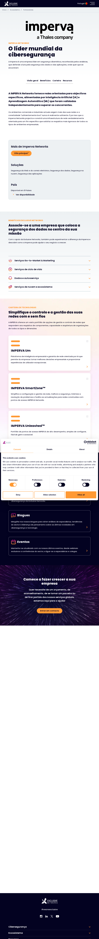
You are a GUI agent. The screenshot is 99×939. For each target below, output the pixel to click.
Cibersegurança (17, 927)
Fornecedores (28, 10)
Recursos (67, 80)
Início (5, 10)
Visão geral (32, 80)
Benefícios (45, 80)
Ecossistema (16, 10)
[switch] (37, 485)
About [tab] (82, 449)
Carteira (57, 80)
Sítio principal (21, 153)
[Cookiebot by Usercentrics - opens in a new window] (85, 442)
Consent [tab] (17, 449)
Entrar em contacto (49, 610)
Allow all (81, 495)
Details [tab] (50, 449)
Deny (18, 495)
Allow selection (49, 495)
